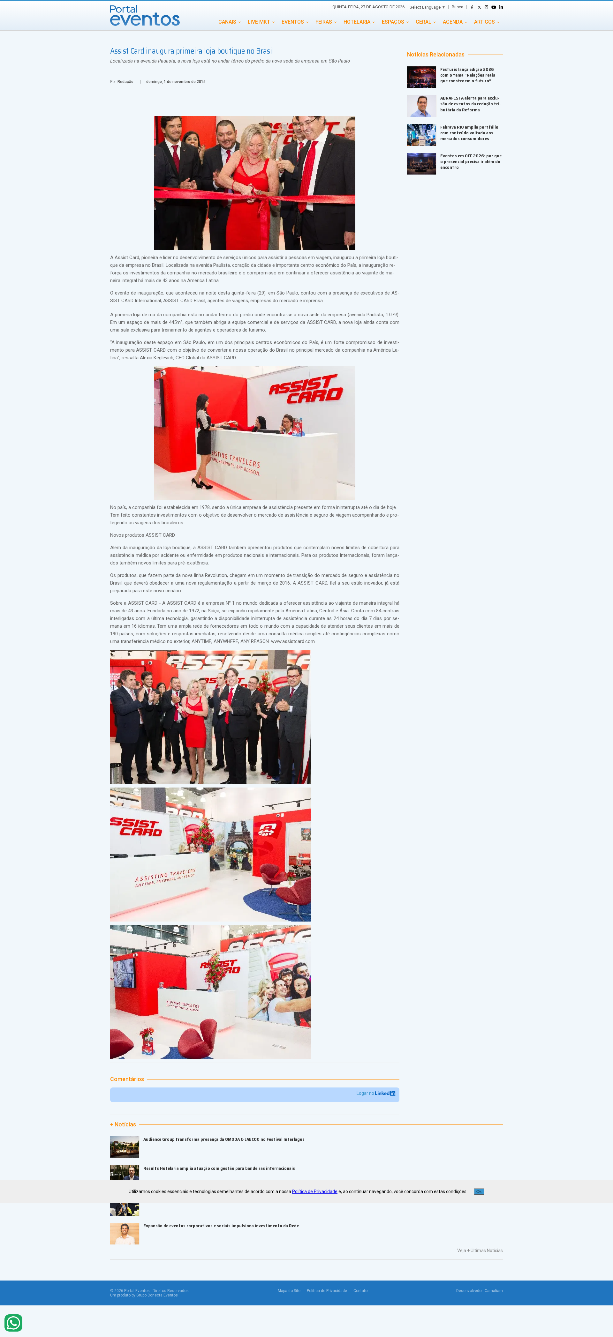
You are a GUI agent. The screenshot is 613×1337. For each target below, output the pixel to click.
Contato (360, 1290)
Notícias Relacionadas (436, 54)
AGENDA (453, 22)
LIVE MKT (259, 22)
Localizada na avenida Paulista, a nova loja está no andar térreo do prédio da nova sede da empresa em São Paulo (230, 61)
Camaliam (494, 1290)
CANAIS (227, 22)
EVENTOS (293, 22)
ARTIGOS (484, 22)
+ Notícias (123, 1124)
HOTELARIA (357, 22)
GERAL (423, 22)
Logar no (366, 1093)
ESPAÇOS (393, 22)
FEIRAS (323, 22)
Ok (479, 1191)
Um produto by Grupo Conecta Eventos (144, 1295)
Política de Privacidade (327, 1290)
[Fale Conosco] (13, 1323)
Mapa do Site (289, 1290)
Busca (457, 6)
